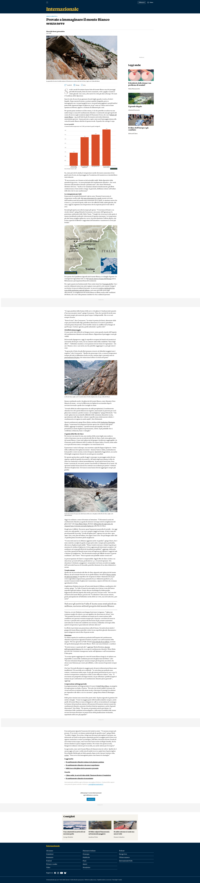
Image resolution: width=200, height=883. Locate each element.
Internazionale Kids (125, 861)
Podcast (121, 851)
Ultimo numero (124, 857)
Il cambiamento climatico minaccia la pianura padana (85, 762)
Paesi (84, 861)
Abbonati (91, 799)
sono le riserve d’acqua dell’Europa (100, 279)
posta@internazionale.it (96, 784)
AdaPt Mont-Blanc (103, 686)
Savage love (123, 854)
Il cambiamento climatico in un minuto (79, 778)
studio (113, 563)
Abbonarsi (142, 2)
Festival (49, 861)
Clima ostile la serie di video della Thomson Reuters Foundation (88, 775)
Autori (85, 864)
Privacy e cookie (51, 864)
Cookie (120, 879)
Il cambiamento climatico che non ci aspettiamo (82, 765)
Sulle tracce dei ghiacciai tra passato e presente (82, 768)
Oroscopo (86, 854)
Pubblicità (86, 857)
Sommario (49, 857)
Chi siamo (49, 851)
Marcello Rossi (51, 31)
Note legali (115, 879)
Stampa (77, 85)
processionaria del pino (71, 357)
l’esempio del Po (107, 284)
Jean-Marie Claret (81, 524)
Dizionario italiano (89, 851)
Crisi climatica (52, 16)
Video (48, 867)
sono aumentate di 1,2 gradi (92, 198)
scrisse (66, 755)
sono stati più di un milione (100, 642)
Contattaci (49, 854)
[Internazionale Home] (53, 846)
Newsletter (86, 867)
